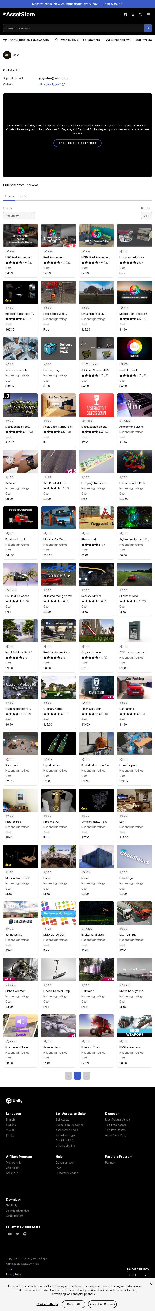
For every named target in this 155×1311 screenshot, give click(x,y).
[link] (68, 1076)
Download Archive (17, 1210)
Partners (110, 1162)
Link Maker (13, 1167)
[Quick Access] (133, 14)
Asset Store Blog (115, 1135)
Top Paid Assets (115, 1129)
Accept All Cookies (102, 1304)
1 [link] (77, 1076)
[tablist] (77, 196)
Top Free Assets (115, 1124)
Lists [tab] (23, 196)
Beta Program (14, 1215)
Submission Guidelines (70, 1124)
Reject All (73, 1304)
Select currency (138, 1268)
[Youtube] (10, 1234)
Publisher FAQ (64, 1140)
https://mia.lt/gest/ (50, 84)
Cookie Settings (47, 1304)
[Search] (148, 28)
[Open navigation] (148, 14)
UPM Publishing (65, 1145)
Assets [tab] (9, 196)
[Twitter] (17, 1234)
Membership (14, 1162)
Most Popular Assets (118, 1119)
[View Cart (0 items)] (125, 14)
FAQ (58, 1167)
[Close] (151, 1284)
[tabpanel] (77, 640)
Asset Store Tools (67, 1129)
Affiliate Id (12, 1172)
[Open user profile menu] (140, 14)
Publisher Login (65, 1135)
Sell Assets (62, 1119)
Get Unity (11, 1205)
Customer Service (67, 1172)
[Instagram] (25, 1234)
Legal (9, 1269)
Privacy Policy (14, 1274)
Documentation (65, 1162)
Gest (8, 267)
